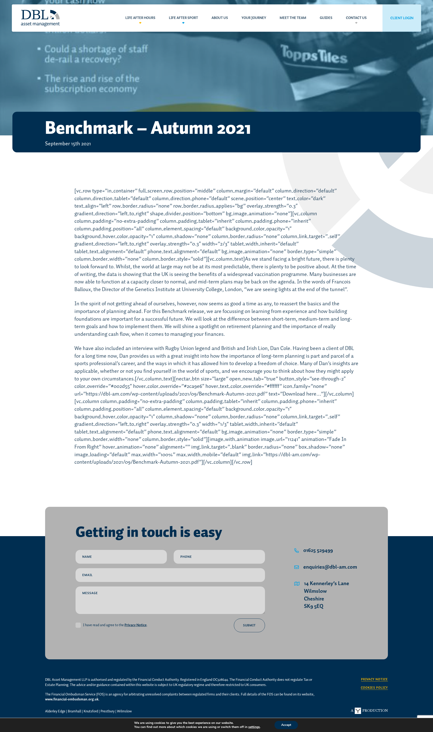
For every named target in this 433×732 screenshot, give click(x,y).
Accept (286, 725)
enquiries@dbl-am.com (330, 567)
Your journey (254, 18)
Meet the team (293, 18)
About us (220, 18)
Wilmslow (124, 711)
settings (254, 727)
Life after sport (183, 18)
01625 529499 (318, 550)
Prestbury (108, 711)
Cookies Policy (374, 688)
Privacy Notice (135, 625)
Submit (249, 625)
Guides (326, 18)
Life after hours (140, 18)
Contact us (356, 18)
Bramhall (74, 711)
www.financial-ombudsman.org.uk (72, 699)
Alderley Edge (55, 711)
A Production (369, 711)
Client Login (401, 18)
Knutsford (91, 711)
